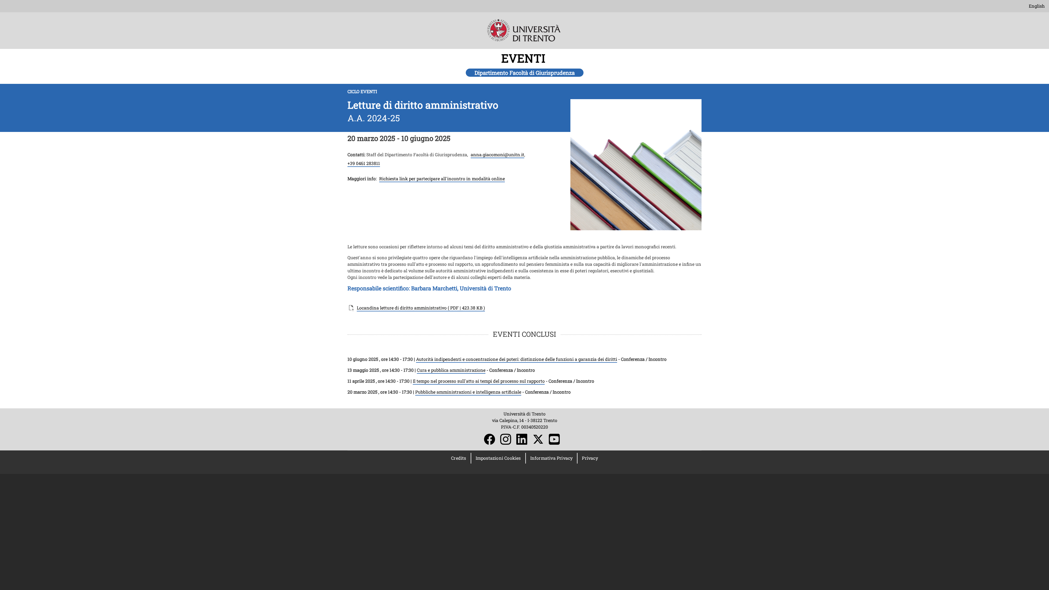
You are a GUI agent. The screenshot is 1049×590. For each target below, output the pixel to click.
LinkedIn (521, 439)
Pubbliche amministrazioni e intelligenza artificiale (468, 392)
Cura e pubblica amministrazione (451, 370)
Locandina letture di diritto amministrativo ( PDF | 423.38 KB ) (421, 308)
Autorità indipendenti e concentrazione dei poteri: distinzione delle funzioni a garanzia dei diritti (516, 359)
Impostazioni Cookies (498, 458)
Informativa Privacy (551, 458)
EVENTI (524, 58)
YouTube (554, 439)
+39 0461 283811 (363, 163)
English (1037, 6)
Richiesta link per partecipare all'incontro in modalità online (442, 178)
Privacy (590, 458)
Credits (458, 458)
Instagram (505, 439)
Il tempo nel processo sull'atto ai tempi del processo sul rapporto (479, 381)
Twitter (538, 439)
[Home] (524, 34)
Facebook (489, 439)
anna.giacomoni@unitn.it (497, 154)
